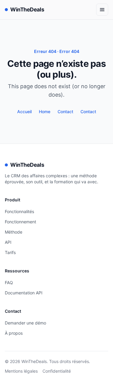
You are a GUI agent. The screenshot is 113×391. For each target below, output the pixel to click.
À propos (14, 333)
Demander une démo (25, 322)
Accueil (24, 111)
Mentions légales (21, 371)
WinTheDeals (27, 9)
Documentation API (23, 292)
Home (44, 111)
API (8, 242)
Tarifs (10, 252)
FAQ (9, 282)
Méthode (13, 231)
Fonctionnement (20, 221)
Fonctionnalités (19, 211)
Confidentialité (56, 371)
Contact (65, 111)
